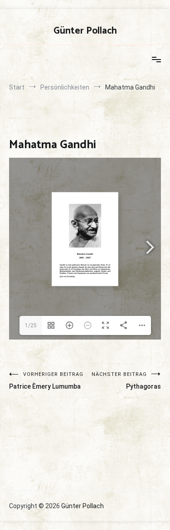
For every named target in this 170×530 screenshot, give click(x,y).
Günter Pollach (85, 31)
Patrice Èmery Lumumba (46, 380)
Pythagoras (126, 380)
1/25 (31, 325)
